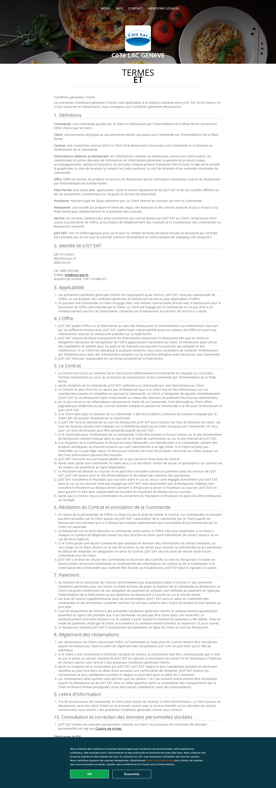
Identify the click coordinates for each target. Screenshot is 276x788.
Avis (119, 8)
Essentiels (132, 774)
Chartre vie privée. (108, 728)
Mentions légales (163, 8)
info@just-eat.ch (76, 275)
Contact (135, 8)
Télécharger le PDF (67, 737)
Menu (106, 8)
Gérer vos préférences (160, 760)
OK (89, 774)
